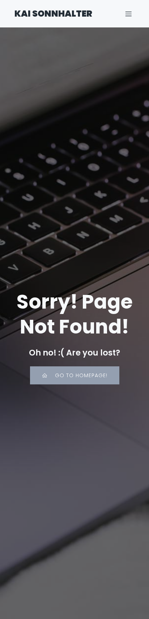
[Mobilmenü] (128, 14)
